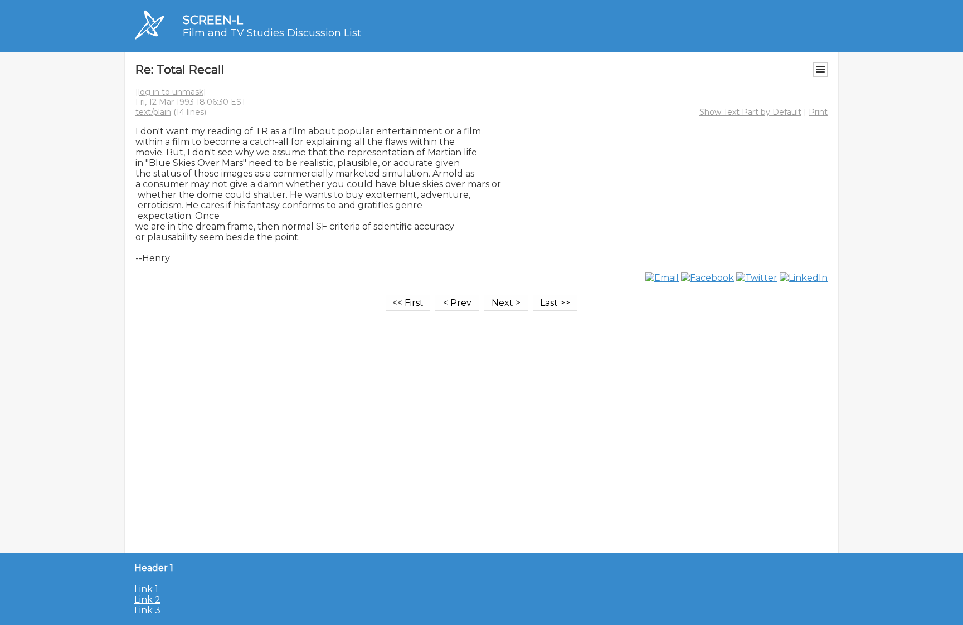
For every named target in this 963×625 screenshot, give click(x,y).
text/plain (153, 112)
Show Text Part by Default (750, 112)
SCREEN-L (213, 20)
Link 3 (147, 610)
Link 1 (146, 589)
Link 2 (147, 599)
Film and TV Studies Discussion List (272, 33)
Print (818, 112)
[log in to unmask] (170, 92)
